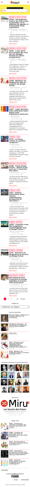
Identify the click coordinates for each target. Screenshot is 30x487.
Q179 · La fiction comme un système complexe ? (17, 140)
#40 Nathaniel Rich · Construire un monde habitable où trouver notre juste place (18, 280)
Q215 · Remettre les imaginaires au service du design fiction (18, 254)
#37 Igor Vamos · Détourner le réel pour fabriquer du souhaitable (19, 316)
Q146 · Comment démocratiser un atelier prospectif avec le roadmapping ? (17, 461)
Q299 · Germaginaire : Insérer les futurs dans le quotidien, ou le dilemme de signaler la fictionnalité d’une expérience (18, 23)
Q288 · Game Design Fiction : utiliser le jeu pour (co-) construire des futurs (18, 168)
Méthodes (12, 17)
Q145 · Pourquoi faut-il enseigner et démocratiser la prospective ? (18, 443)
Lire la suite (13, 43)
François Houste (15, 258)
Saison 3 (22, 275)
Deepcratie (13, 333)
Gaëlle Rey (11, 231)
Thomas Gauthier (15, 284)
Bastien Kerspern (13, 29)
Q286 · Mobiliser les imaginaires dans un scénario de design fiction (17, 83)
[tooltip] (4, 367)
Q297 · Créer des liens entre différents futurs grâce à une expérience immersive (18, 112)
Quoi (18, 136)
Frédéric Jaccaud (15, 144)
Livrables (12, 136)
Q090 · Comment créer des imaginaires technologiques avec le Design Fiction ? (19, 227)
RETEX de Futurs (21, 17)
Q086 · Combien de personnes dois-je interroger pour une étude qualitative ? (18, 434)
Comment (12, 222)
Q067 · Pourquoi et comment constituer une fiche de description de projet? (17, 425)
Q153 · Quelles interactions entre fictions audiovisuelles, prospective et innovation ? (16, 197)
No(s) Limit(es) (13, 275)
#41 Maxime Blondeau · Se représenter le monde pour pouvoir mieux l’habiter (18, 325)
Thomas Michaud (15, 202)
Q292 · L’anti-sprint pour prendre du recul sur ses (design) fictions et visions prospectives (18, 54)
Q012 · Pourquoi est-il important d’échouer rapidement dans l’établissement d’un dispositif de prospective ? (18, 345)
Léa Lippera (22, 29)
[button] (26, 10)
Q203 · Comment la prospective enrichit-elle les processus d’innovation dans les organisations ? (18, 452)
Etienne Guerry (20, 231)
